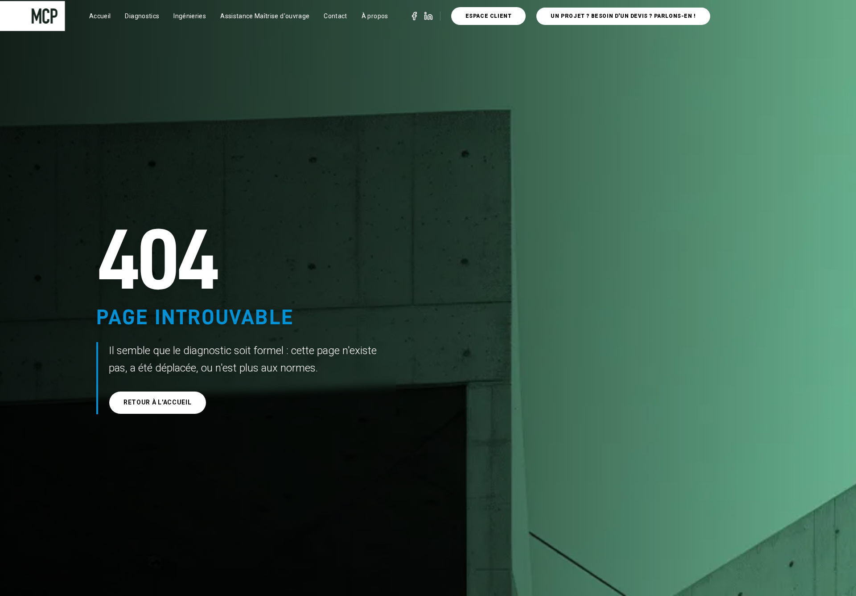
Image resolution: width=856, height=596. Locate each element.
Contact (335, 16)
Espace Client (488, 16)
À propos (375, 16)
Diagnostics (142, 16)
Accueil (100, 16)
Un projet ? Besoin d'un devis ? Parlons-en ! (623, 16)
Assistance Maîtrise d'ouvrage (264, 16)
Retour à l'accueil (157, 402)
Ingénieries (189, 16)
